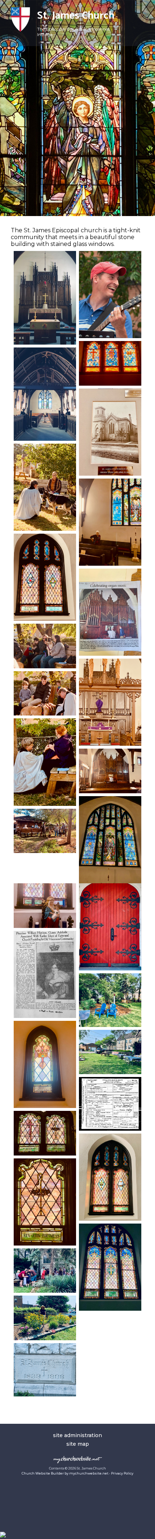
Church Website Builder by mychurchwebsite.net (65, 1473)
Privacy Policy (122, 1473)
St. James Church (76, 15)
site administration (77, 1435)
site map (77, 1444)
